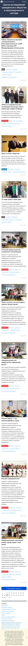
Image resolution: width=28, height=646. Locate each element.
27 (7, 593)
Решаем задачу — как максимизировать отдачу (10, 419)
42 (18, 595)
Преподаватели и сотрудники (7, 611)
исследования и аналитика (8, 72)
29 (11, 593)
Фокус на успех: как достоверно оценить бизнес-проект (13, 303)
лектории (8, 217)
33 (20, 593)
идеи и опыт (8, 69)
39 (11, 595)
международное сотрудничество (9, 77)
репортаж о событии (6, 74)
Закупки (3, 615)
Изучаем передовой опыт (10, 478)
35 (2, 595)
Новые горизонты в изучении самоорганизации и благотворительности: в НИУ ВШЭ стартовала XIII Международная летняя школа (12, 43)
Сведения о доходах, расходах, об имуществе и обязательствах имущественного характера (11, 623)
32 (18, 593)
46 (4, 597)
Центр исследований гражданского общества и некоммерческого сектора (14, 9)
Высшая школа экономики (8, 1)
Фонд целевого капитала (6, 618)
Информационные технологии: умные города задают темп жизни (12, 542)
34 (23, 593)
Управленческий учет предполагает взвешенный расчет (10, 362)
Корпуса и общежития (6, 613)
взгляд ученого (18, 72)
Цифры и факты (4, 605)
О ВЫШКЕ (4, 603)
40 (14, 595)
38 (9, 595)
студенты (4, 123)
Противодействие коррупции (7, 620)
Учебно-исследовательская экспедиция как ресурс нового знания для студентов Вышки (12, 107)
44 (23, 595)
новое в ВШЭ (19, 121)
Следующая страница (13, 588)
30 (13, 593)
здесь (22, 635)
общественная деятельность (19, 172)
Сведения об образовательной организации (10, 625)
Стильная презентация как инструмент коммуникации (11, 251)
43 (21, 595)
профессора (14, 217)
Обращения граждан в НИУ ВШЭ (8, 617)
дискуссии (15, 69)
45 (2, 597)
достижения (10, 169)
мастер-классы (5, 272)
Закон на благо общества (10, 153)
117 (10, 597)
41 (16, 595)
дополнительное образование (8, 274)
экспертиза (17, 169)
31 (16, 593)
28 (9, 593)
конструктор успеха (6, 510)
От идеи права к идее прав (11, 199)
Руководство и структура (6, 607)
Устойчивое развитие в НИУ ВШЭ (8, 609)
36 (4, 595)
